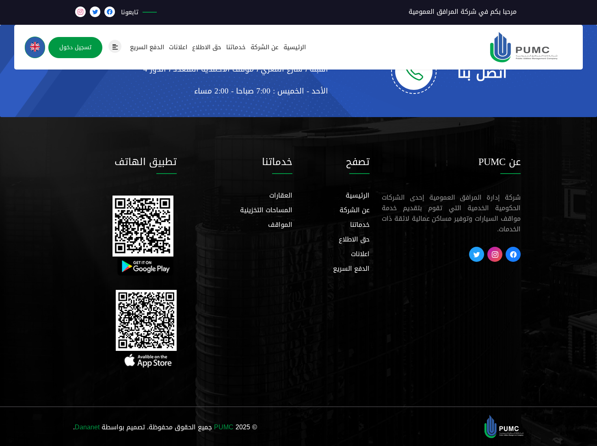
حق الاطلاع (206, 47)
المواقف (280, 224)
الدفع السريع (147, 47)
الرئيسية (294, 47)
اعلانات (178, 47)
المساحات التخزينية (266, 210)
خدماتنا (236, 47)
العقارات (280, 195)
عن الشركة (265, 47)
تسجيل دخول (75, 47)
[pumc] (504, 427)
